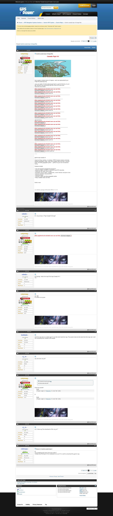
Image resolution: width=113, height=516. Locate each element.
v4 (32, 482)
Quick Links (41, 18)
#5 (95, 290)
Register (48, 391)
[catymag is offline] (25, 65)
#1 (95, 50)
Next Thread (60, 476)
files (22, 482)
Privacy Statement (37, 504)
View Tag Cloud (20, 483)
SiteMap (28, 504)
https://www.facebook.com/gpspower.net (52, 28)
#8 (95, 375)
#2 (95, 210)
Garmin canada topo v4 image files (28, 44)
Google (20, 494)
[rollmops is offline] (25, 453)
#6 (95, 331)
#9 (95, 424)
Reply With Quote (92, 206)
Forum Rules (77, 14)
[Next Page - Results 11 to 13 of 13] (92, 41)
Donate (85, 14)
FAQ (18, 18)
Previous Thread (53, 476)
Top (95, 473)
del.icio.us (21, 490)
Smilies (81, 489)
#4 (95, 271)
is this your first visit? (29, 1)
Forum (48, 14)
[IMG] (81, 490)
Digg (20, 488)
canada (19, 482)
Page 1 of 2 (84, 41)
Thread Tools (87, 47)
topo (30, 482)
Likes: (93, 38)
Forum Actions (31, 18)
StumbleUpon (22, 492)
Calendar (23, 18)
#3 (95, 230)
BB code (82, 487)
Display (93, 47)
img (28, 482)
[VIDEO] (81, 492)
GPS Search (67, 14)
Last (94, 41)
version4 (35, 482)
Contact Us (20, 504)
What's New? (56, 14)
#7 (95, 353)
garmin (25, 482)
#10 (95, 445)
